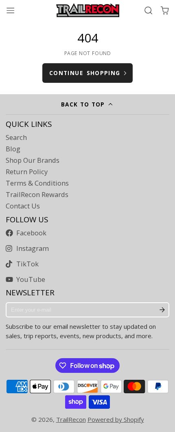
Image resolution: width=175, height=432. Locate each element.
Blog (13, 149)
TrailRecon (71, 419)
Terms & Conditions (37, 183)
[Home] (87, 10)
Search (16, 137)
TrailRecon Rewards (37, 195)
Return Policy (27, 172)
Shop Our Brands (32, 160)
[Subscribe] (162, 310)
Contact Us (23, 206)
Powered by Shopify (116, 419)
